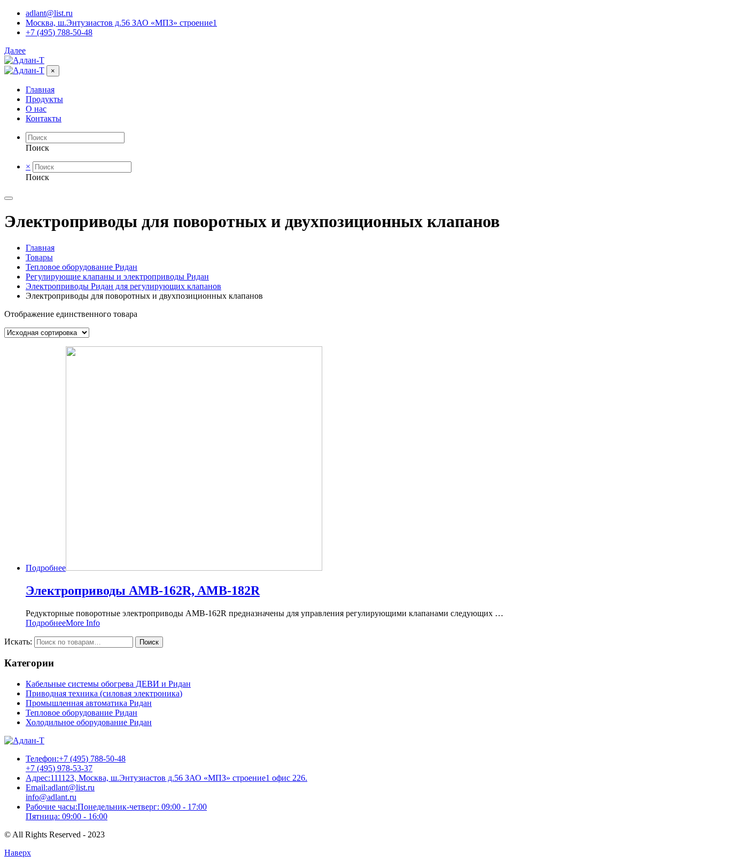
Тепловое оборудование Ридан (81, 712)
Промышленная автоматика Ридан (89, 703)
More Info (83, 622)
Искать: (18, 641)
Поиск (149, 642)
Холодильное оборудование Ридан (89, 722)
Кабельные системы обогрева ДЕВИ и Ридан (108, 683)
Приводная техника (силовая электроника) (104, 693)
